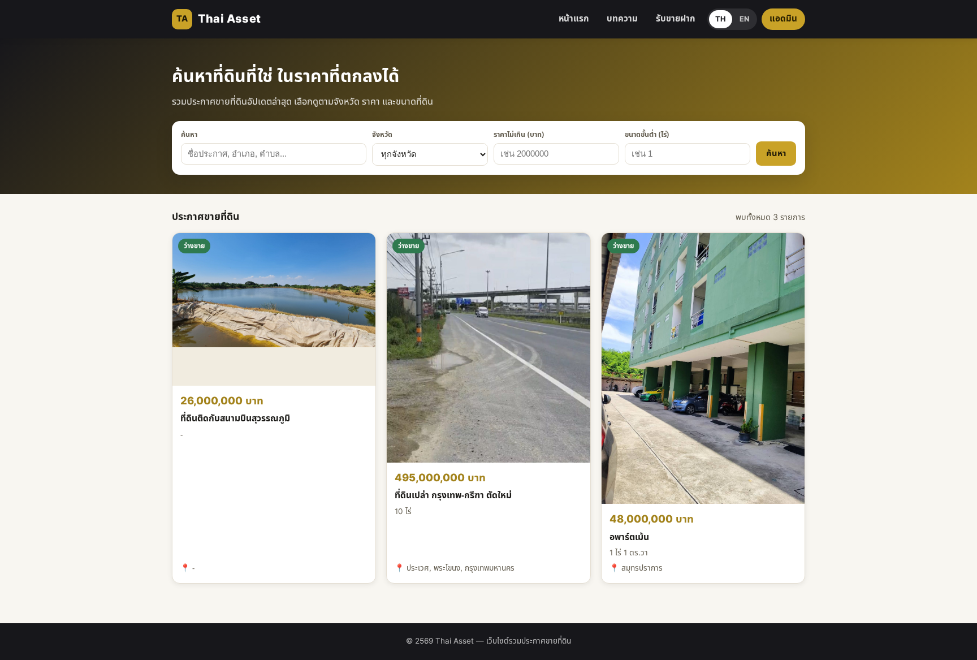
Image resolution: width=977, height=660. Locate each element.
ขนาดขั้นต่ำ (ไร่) (647, 135)
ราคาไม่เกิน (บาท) (519, 135)
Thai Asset (218, 19)
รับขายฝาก (675, 18)
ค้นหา (189, 135)
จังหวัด (382, 135)
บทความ (622, 18)
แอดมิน (783, 18)
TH (720, 19)
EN (744, 19)
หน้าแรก (574, 18)
